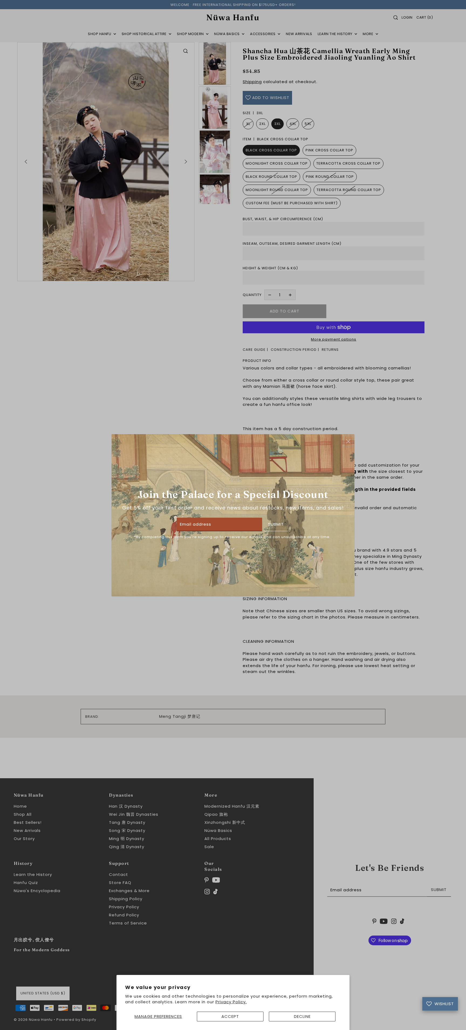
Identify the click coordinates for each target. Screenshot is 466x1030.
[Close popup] (348, 441)
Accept (230, 1016)
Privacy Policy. (231, 1002)
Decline (302, 1016)
